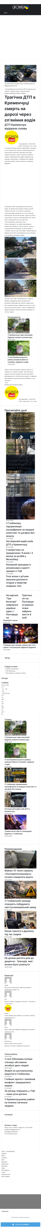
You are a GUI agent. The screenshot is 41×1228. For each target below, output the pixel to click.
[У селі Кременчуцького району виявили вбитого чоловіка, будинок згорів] (19, 355)
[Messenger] (1, 1191)
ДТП (9, 440)
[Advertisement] (20, 38)
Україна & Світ (5, 1174)
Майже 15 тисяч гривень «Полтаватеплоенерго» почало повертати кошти (19, 873)
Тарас (6, 985)
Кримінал (15, 93)
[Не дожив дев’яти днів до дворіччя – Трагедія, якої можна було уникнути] (20, 955)
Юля (6, 1027)
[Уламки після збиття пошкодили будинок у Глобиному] (15, 829)
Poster (7, 1013)
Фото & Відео (22, 93)
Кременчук (14, 89)
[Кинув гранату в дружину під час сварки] (20, 928)
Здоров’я (4, 1162)
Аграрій (3, 1153)
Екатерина (8, 1041)
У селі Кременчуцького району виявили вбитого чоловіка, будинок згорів (18, 359)
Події (3, 1168)
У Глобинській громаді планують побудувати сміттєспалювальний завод (20, 904)
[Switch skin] (39, 12)
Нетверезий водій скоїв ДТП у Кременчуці (19, 448)
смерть (20, 384)
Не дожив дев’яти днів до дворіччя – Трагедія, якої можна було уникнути (19, 961)
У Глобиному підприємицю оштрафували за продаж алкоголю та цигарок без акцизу (20, 786)
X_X (6, 999)
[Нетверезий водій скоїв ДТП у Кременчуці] (15, 807)
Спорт (3, 1172)
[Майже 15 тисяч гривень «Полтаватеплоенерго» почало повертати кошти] (20, 868)
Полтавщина (5, 1170)
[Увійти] (35, 12)
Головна (7, 89)
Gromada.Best (23, 144)
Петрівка (15, 384)
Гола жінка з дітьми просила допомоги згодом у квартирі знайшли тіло (20, 510)
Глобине (10, 413)
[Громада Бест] (20, 7)
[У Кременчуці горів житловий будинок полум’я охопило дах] (19, 333)
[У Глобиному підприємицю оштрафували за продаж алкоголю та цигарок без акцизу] (15, 782)
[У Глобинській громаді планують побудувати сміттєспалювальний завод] (20, 898)
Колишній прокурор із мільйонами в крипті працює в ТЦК (18, 487)
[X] (0, 1191)
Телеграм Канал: (12, 1134)
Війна (3, 1155)
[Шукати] (10, 12)
